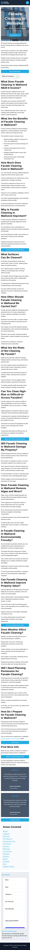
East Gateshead (7, 838)
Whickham (6, 856)
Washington (6, 854)
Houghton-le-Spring (8, 866)
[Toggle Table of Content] (16, 76)
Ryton (4, 864)
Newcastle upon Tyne (9, 841)
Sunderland (6, 861)
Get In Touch (15, 742)
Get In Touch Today (15, 71)
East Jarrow (6, 836)
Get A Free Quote (15, 820)
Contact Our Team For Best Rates (15, 249)
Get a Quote (14, 35)
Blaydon (5, 859)
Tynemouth (6, 846)
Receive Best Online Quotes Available (15, 439)
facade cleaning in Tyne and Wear (10, 738)
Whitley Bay (6, 849)
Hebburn (5, 831)
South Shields (7, 844)
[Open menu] (27, 2)
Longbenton (6, 833)
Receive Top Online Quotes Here (15, 625)
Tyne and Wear (7, 851)
